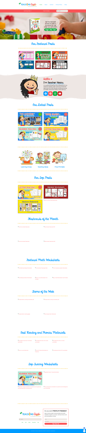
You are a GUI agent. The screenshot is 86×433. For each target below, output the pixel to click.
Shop (66, 4)
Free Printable (46, 10)
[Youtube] (60, 93)
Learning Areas (27, 10)
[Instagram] (55, 93)
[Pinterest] (50, 93)
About (46, 4)
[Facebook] (45, 93)
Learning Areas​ (26, 167)
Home (41, 4)
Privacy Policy (59, 4)
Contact (51, 4)
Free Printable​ (60, 167)
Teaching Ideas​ (43, 167)
